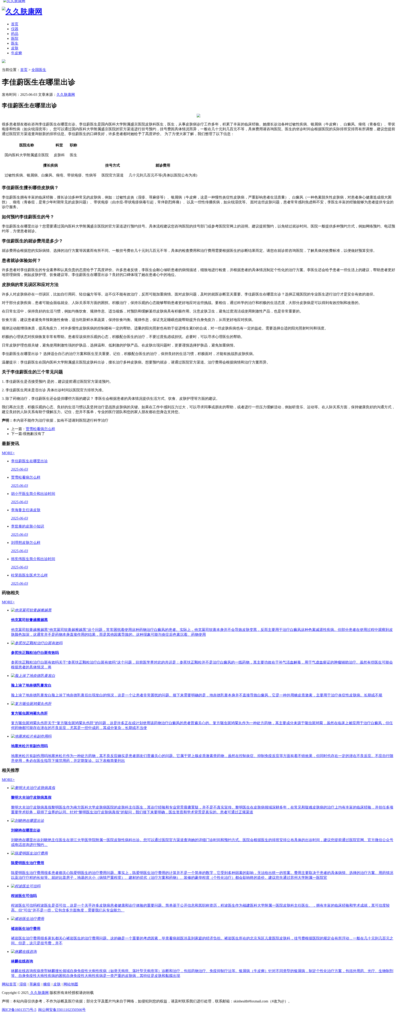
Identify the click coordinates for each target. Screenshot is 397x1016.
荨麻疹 (34, 984)
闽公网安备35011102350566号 (62, 1010)
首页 (14, 24)
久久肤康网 (66, 94)
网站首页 (9, 984)
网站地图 (70, 984)
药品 (14, 34)
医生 (14, 43)
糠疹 (47, 984)
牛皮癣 (16, 53)
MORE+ (8, 453)
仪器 (14, 29)
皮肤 (14, 48)
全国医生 (38, 70)
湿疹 (23, 984)
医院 (14, 38)
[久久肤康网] (4, 62)
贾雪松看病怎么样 (40, 429)
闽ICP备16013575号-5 (19, 1010)
